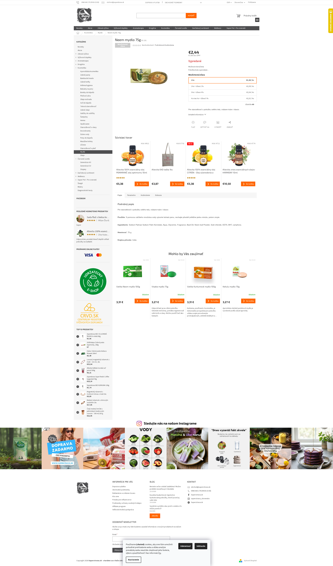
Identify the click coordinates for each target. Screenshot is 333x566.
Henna (82, 120)
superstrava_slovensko (200, 498)
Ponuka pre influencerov (121, 499)
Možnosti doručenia (196, 67)
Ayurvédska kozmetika (89, 71)
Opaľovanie (84, 124)
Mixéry (80, 187)
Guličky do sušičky (87, 113)
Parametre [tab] (131, 195)
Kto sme (115, 496)
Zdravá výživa (83, 54)
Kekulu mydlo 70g (231, 286)
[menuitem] (79, 28)
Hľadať (191, 15)
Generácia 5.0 (85, 166)
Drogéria (81, 64)
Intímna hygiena (86, 85)
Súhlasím (201, 546)
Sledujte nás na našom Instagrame (170, 423)
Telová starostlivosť (88, 106)
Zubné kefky (85, 82)
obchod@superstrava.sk (200, 487)
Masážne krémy (86, 141)
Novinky (81, 47)
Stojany (83, 169)
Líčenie (83, 145)
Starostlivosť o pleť (88, 148)
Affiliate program (119, 506)
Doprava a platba (152, 2)
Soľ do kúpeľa (85, 103)
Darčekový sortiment (86, 173)
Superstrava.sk (197, 495)
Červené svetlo (84, 159)
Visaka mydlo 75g (160, 286)
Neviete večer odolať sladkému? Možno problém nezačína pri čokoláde (165, 487)
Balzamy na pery (86, 89)
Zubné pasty (85, 75)
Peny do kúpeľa (86, 138)
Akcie (80, 50)
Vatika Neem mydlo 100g (128, 286)
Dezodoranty (85, 131)
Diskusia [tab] (158, 195)
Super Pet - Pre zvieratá (87, 180)
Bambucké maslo (87, 78)
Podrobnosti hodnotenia (164, 45)
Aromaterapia (83, 61)
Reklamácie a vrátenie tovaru (123, 493)
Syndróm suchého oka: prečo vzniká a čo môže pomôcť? (166, 507)
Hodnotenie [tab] (145, 195)
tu (160, 553)
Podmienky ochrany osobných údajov (127, 503)
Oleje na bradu (86, 99)
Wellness (81, 176)
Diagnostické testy (85, 190)
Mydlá (82, 152)
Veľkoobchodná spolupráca (123, 509)
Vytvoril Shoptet (250, 560)
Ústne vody (84, 134)
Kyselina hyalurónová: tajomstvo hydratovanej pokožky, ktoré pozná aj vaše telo (164, 497)
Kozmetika (82, 68)
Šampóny (84, 117)
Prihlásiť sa (120, 550)
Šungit (80, 183)
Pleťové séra (85, 96)
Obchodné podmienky (173, 2)
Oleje (82, 155)
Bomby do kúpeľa (87, 92)
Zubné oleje (85, 110)
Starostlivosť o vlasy (88, 127)
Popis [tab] (120, 195)
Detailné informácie (196, 114)
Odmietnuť (185, 546)
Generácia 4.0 (85, 162)
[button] (132, 301)
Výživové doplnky (84, 57)
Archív (155, 516)
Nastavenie (133, 559)
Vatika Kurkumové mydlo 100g (201, 286)
